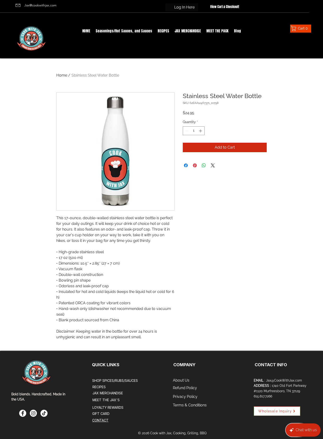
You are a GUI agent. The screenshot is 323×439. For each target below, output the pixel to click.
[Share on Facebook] (186, 165)
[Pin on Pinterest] (195, 165)
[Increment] (201, 131)
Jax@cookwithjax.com (40, 5)
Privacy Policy (185, 396)
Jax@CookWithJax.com (284, 380)
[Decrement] (186, 131)
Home (61, 75)
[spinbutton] (193, 131)
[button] (298, 28)
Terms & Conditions (190, 405)
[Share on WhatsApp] (204, 165)
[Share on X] (213, 165)
